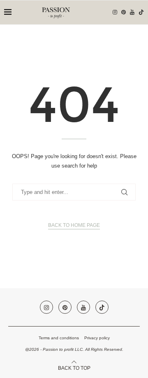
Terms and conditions (59, 338)
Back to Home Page (74, 225)
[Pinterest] (123, 12)
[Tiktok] (141, 12)
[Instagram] (115, 12)
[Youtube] (132, 12)
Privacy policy (97, 338)
